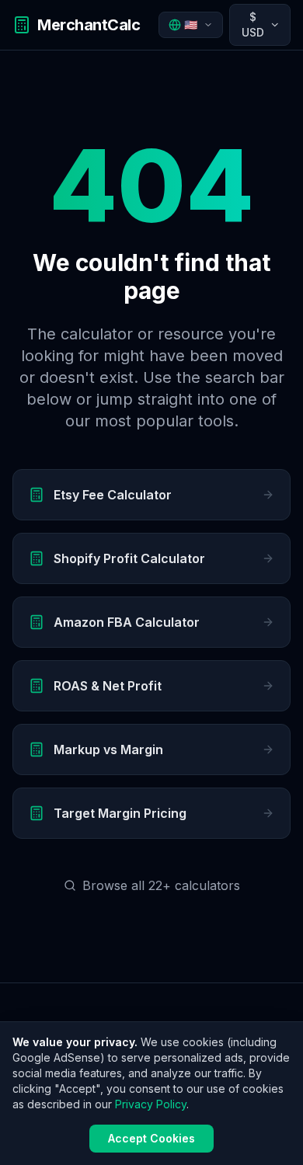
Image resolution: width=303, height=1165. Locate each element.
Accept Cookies (151, 1138)
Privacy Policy (150, 1104)
